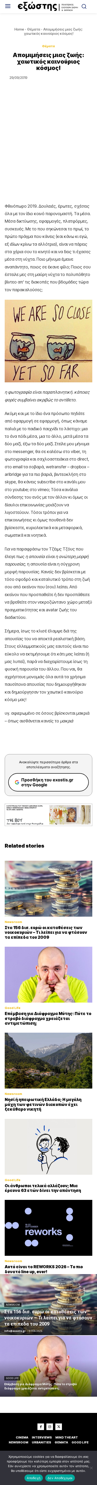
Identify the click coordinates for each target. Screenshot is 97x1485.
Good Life (12, 1007)
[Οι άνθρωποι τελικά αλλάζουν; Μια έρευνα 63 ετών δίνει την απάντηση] (48, 1147)
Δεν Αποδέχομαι (60, 1478)
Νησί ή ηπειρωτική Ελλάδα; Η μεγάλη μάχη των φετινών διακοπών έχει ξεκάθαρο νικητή (43, 1104)
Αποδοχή (33, 1478)
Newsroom (13, 921)
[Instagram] (49, 1426)
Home (19, 29)
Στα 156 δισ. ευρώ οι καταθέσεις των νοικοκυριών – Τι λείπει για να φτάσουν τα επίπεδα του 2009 (46, 932)
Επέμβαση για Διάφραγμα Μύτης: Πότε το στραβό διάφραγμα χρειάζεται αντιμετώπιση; (48, 1018)
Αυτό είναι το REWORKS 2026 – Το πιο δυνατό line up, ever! (44, 1269)
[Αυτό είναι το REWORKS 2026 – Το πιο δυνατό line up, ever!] (48, 1228)
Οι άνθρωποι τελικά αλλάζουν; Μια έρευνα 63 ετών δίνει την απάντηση (43, 1188)
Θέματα (33, 29)
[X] (58, 1426)
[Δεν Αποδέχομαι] (91, 1468)
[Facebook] (40, 1426)
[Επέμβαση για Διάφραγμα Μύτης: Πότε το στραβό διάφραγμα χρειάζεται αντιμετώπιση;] (48, 975)
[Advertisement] (48, 151)
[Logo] (48, 7)
